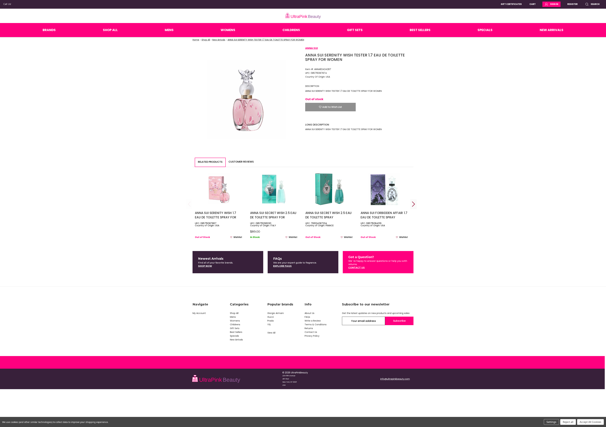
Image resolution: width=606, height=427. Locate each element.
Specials (485, 30)
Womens (228, 30)
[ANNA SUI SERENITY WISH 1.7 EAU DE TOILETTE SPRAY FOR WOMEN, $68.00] (218, 189)
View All (271, 332)
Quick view (218, 194)
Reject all (568, 422)
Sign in (554, 4)
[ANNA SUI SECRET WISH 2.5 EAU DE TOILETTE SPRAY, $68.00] (329, 189)
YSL (269, 324)
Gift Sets (355, 30)
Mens (169, 30)
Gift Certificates (511, 4)
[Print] (317, 118)
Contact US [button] (356, 267)
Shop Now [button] (205, 266)
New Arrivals (551, 30)
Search (595, 4)
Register (572, 4)
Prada (270, 320)
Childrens (291, 30)
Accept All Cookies (590, 422)
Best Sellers (420, 30)
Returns (309, 328)
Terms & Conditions (316, 324)
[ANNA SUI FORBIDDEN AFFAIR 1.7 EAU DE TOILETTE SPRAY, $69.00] (384, 189)
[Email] (312, 118)
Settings (551, 422)
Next (413, 204)
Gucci (270, 317)
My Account (199, 313)
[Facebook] (306, 118)
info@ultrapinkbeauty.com (395, 378)
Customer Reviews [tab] (241, 162)
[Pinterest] (328, 118)
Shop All (110, 30)
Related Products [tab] (210, 162)
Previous (189, 204)
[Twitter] (323, 118)
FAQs (307, 317)
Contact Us (311, 332)
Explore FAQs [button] (282, 266)
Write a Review (313, 320)
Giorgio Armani (275, 313)
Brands (49, 30)
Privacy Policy (312, 335)
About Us (309, 313)
